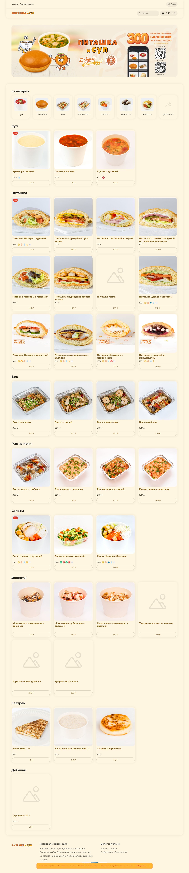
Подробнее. (142, 866)
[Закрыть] (149, 866)
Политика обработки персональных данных (65, 852)
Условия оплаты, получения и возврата (62, 848)
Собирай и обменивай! (114, 852)
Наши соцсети (109, 848)
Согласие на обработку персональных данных (66, 856)
